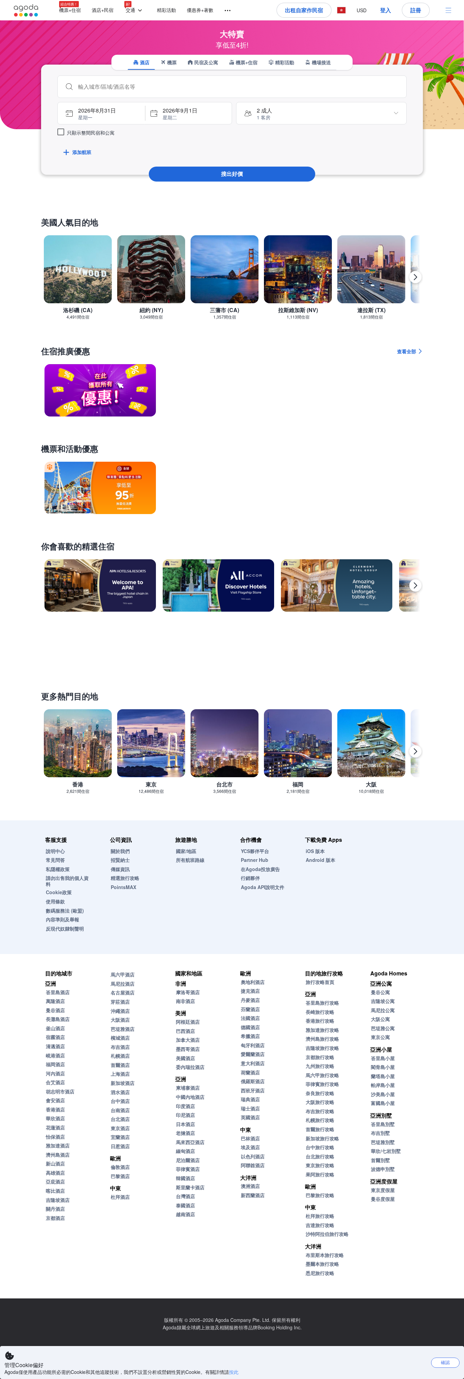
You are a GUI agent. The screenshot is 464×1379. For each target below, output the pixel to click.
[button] (135, 10)
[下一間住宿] (415, 585)
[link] (100, 390)
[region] (232, 280)
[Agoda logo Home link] (26, 10)
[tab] (141, 62)
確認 (445, 1362)
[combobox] (238, 86)
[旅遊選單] (224, 11)
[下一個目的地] (415, 277)
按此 (233, 1371)
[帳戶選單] (448, 10)
